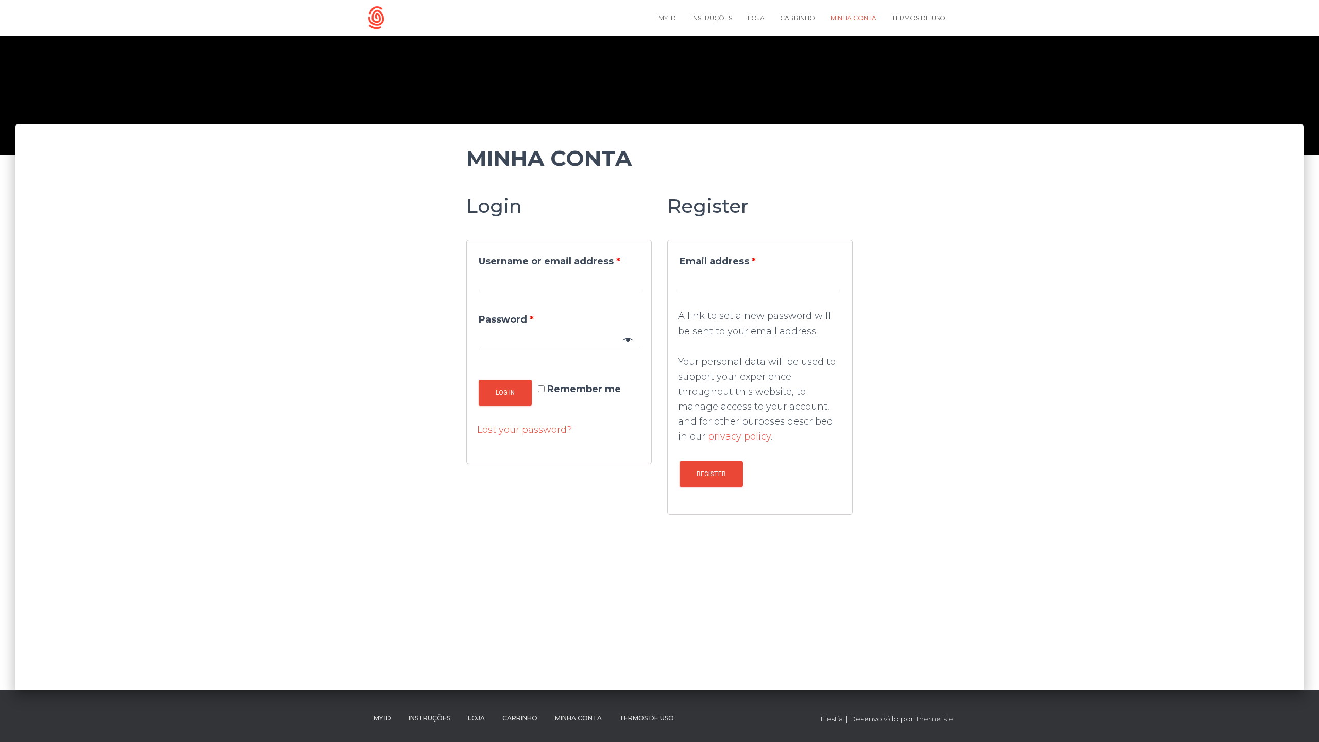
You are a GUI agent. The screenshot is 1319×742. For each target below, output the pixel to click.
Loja (756, 18)
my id (667, 18)
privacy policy (739, 436)
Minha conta (853, 18)
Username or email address (549, 261)
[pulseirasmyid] (376, 18)
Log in (505, 392)
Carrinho (797, 18)
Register (711, 474)
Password (506, 319)
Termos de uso (918, 18)
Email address (718, 261)
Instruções (711, 18)
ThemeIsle (934, 718)
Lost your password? (524, 429)
